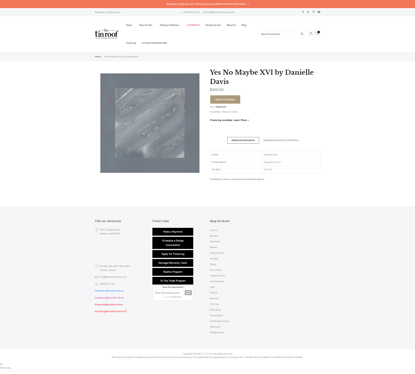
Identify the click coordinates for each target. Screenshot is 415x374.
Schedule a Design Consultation (173, 243)
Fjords (213, 264)
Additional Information (243, 140)
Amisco (214, 230)
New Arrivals (145, 25)
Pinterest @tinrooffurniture (109, 304)
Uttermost (215, 326)
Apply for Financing (172, 253)
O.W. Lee (214, 304)
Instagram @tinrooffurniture (109, 297)
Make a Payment (173, 231)
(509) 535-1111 (192, 12)
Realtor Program (172, 271)
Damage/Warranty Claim (172, 262)
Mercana (214, 298)
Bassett (214, 236)
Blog (244, 25)
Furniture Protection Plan (154, 43)
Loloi (212, 287)
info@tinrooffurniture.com (220, 12)
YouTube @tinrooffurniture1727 (111, 311)
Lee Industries (217, 281)
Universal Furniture (219, 321)
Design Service (213, 25)
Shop (128, 25)
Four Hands (216, 270)
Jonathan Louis (217, 275)
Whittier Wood (217, 332)
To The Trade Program (173, 280)
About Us (231, 25)
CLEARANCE (193, 25)
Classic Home (217, 253)
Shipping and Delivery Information (281, 140)
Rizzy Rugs (215, 309)
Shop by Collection (169, 25)
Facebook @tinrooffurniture (109, 290)
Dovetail (214, 258)
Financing (131, 43)
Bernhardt (215, 241)
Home (98, 56)
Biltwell (213, 247)
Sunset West (216, 315)
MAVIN (213, 292)
